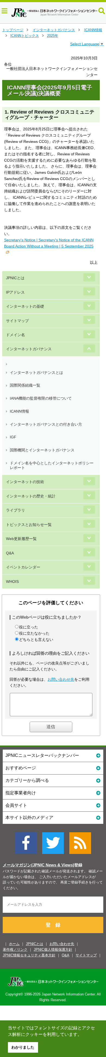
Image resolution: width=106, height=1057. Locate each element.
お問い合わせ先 (61, 679)
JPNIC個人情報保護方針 (53, 949)
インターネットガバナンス (54, 30)
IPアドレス (15, 292)
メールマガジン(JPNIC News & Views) (38, 865)
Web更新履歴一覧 (21, 538)
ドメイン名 (15, 335)
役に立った (28, 627)
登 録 (53, 925)
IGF (13, 437)
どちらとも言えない (36, 639)
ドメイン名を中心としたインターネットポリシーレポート (51, 465)
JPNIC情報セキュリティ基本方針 (29, 955)
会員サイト (16, 805)
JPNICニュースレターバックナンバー (42, 755)
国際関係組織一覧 (25, 385)
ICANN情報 (93, 30)
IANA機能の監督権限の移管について (41, 398)
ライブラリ (15, 510)
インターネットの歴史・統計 (30, 496)
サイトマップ (17, 321)
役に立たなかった (34, 633)
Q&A (10, 553)
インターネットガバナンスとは (36, 372)
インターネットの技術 (25, 482)
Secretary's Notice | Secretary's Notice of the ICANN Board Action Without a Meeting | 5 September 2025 (48, 243)
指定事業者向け (20, 793)
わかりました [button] (22, 1047)
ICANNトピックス (24, 36)
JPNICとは (15, 278)
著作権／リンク (15, 949)
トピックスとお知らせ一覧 (29, 524)
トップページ (12, 30)
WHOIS (12, 581)
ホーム (14, 944)
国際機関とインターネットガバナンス (42, 450)
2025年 (52, 36)
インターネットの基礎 (25, 306)
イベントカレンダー (23, 567)
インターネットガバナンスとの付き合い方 (46, 424)
